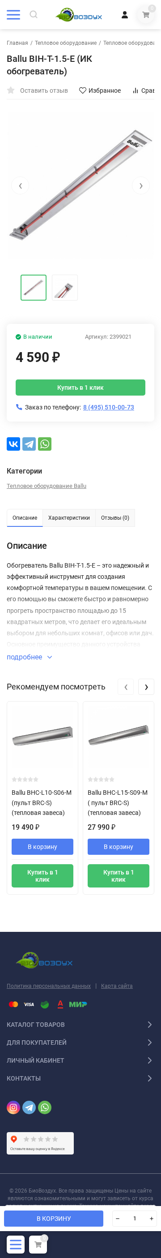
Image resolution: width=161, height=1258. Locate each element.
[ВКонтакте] (13, 444)
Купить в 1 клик (80, 387)
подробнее (25, 657)
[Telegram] (29, 444)
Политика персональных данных (49, 986)
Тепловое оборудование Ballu (46, 486)
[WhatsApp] (44, 444)
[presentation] (20, 185)
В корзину (42, 846)
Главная (17, 43)
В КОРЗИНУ (54, 1218)
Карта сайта (117, 986)
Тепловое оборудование (66, 43)
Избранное (105, 90)
